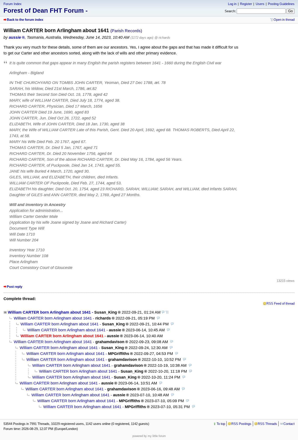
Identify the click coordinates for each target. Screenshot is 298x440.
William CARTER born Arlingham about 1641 (49, 312)
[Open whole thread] (167, 312)
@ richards (162, 37)
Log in (232, 4)
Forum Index (12, 4)
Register (246, 4)
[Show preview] (163, 312)
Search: (230, 11)
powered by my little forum (149, 436)
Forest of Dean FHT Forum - (45, 10)
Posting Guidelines (281, 4)
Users (260, 4)
